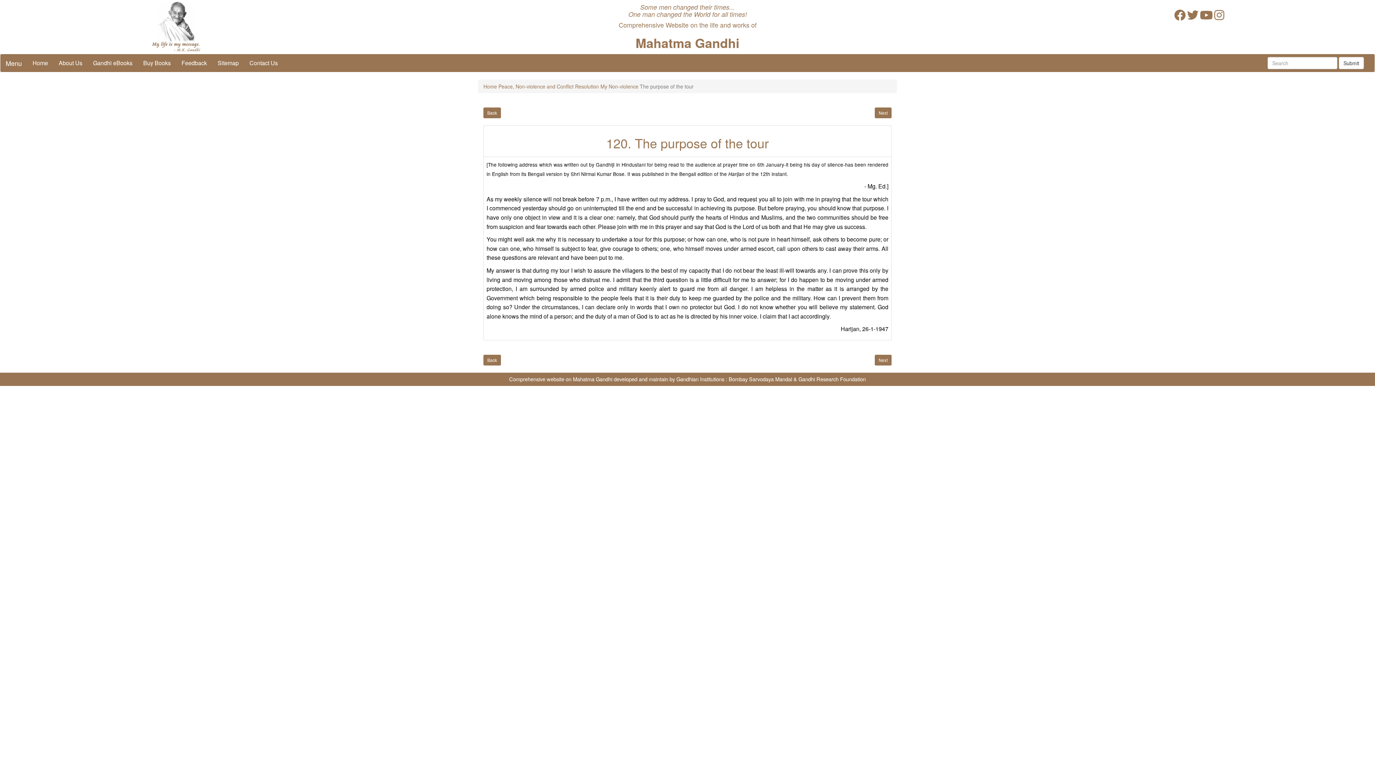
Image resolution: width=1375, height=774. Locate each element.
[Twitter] (1192, 17)
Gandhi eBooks (112, 63)
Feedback (194, 63)
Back (492, 113)
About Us (70, 63)
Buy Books (157, 63)
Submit (1351, 63)
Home (40, 63)
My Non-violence (619, 86)
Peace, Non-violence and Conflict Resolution (548, 86)
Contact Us (264, 63)
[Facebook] (1180, 17)
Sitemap (228, 63)
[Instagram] (1219, 17)
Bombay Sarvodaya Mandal (760, 379)
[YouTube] (1206, 17)
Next (883, 113)
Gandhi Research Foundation (832, 379)
